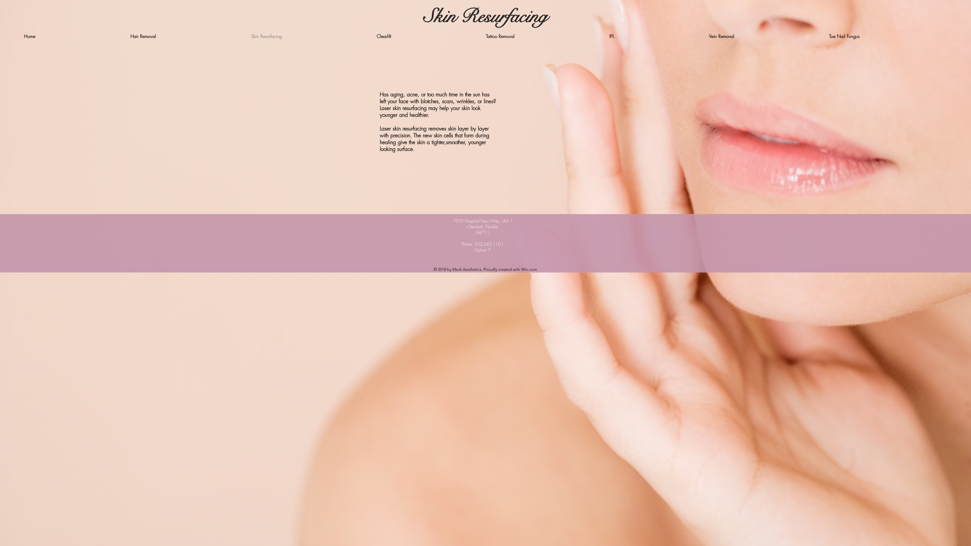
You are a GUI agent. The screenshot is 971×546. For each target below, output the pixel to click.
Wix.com (529, 269)
